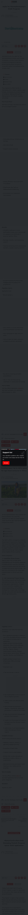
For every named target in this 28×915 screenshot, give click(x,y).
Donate (6, 463)
